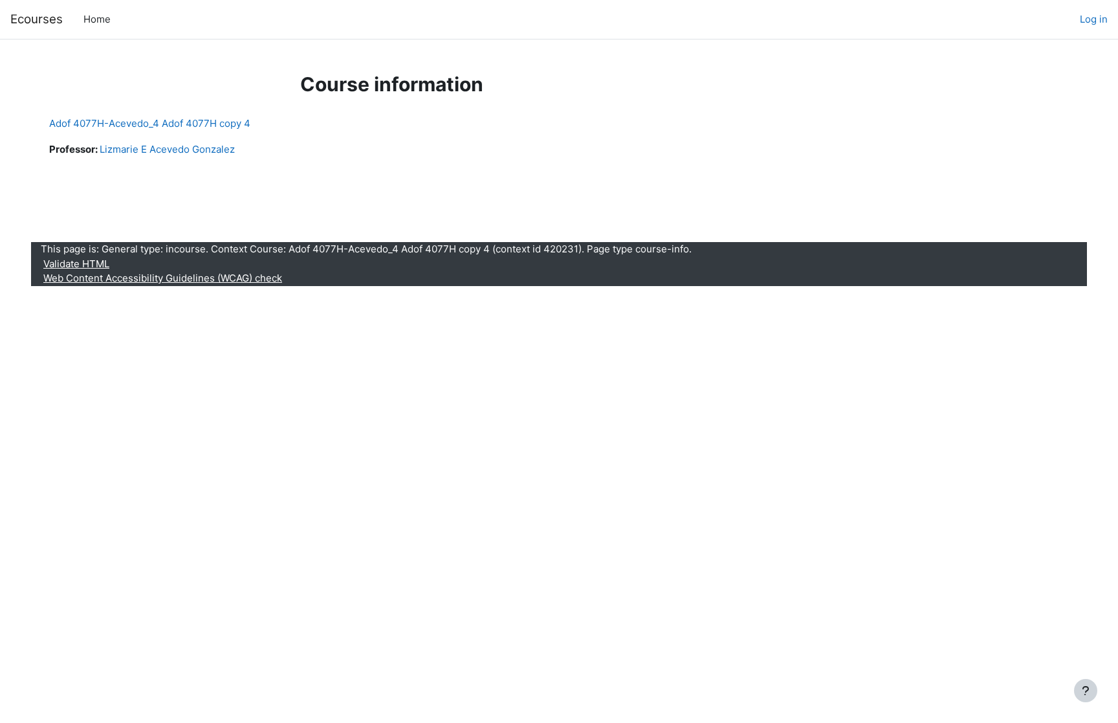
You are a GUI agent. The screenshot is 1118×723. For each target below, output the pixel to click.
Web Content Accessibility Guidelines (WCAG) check (162, 278)
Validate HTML (76, 264)
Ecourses (36, 19)
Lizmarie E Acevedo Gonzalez (167, 149)
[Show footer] (1085, 690)
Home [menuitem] (97, 19)
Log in (1094, 19)
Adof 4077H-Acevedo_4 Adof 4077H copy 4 (149, 123)
